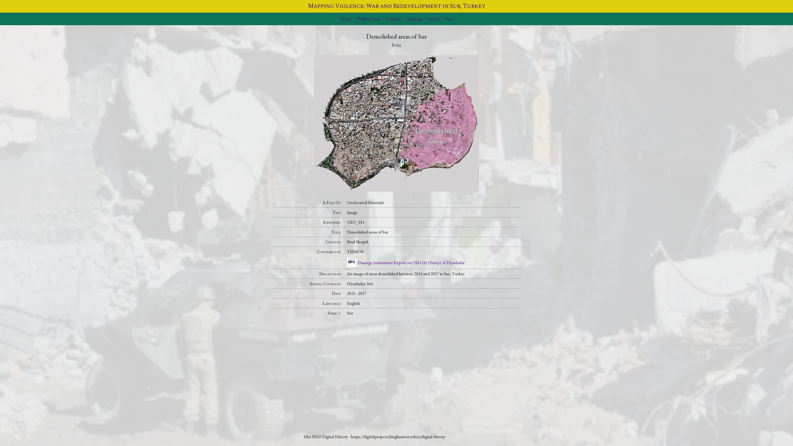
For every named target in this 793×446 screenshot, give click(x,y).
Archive (433, 18)
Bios (448, 18)
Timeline (393, 18)
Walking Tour (368, 18)
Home (346, 18)
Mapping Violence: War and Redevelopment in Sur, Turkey (396, 6)
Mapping (414, 18)
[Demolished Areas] (396, 122)
